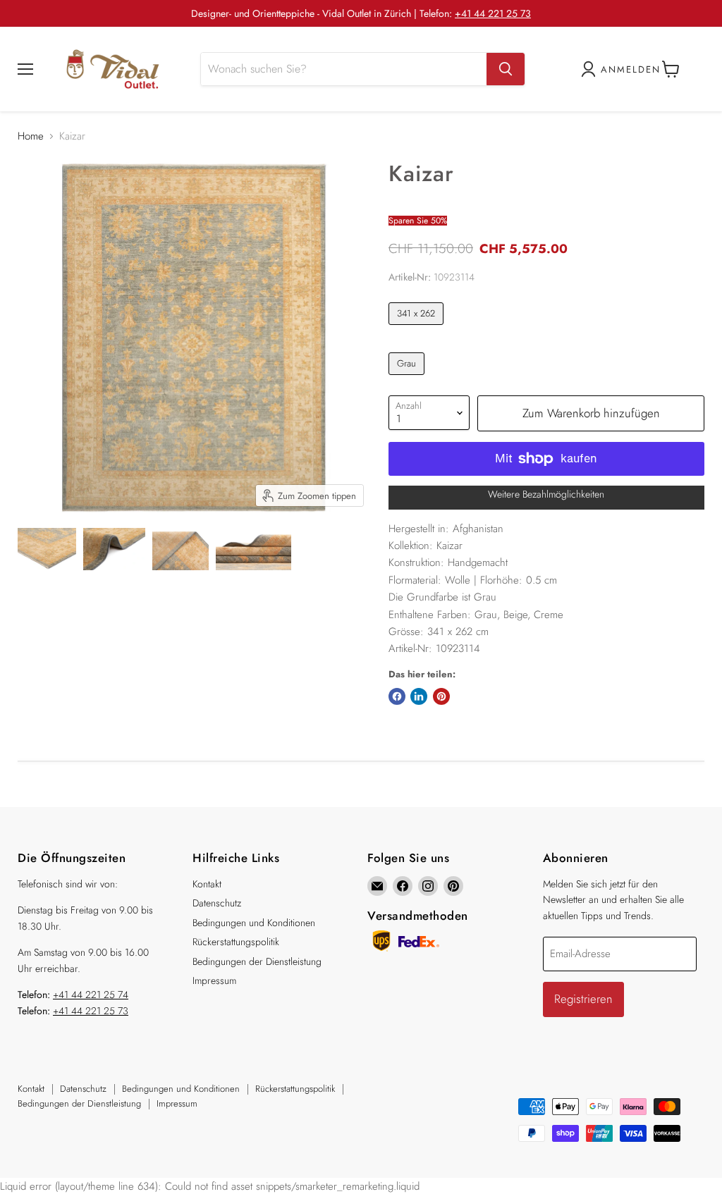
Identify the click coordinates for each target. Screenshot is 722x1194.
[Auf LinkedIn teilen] (418, 696)
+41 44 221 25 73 (493, 13)
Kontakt (206, 884)
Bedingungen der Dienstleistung (257, 961)
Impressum (214, 980)
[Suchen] (506, 69)
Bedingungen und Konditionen (253, 923)
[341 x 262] (418, 328)
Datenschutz (216, 903)
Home (31, 136)
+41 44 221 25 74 (90, 994)
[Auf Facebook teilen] (396, 696)
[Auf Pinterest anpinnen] (441, 696)
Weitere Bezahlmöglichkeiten (546, 494)
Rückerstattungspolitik (235, 942)
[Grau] (408, 378)
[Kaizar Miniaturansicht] (47, 549)
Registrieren (583, 998)
